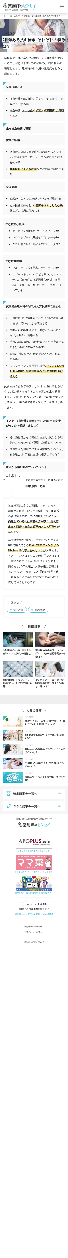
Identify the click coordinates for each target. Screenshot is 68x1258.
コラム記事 (15, 15)
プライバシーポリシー (34, 932)
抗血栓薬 (18, 609)
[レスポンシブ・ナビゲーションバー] (62, 6)
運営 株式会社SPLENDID (34, 926)
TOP (4, 15)
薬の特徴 (40, 609)
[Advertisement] (34, 1101)
